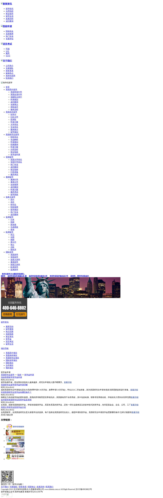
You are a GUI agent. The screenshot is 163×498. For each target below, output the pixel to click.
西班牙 (13, 250)
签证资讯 (9, 337)
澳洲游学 (14, 262)
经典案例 (14, 145)
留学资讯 (5, 322)
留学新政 (14, 195)
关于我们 (5, 487)
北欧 (12, 247)
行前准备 (14, 172)
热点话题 (9, 332)
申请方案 (14, 122)
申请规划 (14, 100)
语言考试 (9, 342)
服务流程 (14, 110)
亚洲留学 (9, 217)
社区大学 (14, 117)
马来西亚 (14, 227)
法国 (12, 237)
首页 (8, 87)
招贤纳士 (31, 487)
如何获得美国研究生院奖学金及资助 (16, 400)
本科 (12, 202)
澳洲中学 (14, 180)
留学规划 (14, 132)
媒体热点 (9, 73)
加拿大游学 (15, 260)
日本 (12, 220)
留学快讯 (9, 9)
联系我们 (9, 78)
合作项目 (9, 365)
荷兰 (12, 235)
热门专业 (9, 36)
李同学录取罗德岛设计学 (56, 276)
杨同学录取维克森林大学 (35, 276)
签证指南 (14, 152)
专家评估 (9, 39)
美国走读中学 (16, 95)
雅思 (8, 53)
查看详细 (68, 382)
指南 (19, 375)
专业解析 (14, 140)
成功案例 (9, 21)
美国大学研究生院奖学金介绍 (13, 407)
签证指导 (9, 14)
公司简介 (9, 66)
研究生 (13, 205)
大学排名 (14, 125)
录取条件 (14, 107)
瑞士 (12, 245)
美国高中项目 (11, 353)
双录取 (13, 120)
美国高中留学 (11, 89)
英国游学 (14, 257)
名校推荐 (9, 34)
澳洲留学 (9, 177)
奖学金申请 (15, 155)
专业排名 (14, 127)
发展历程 (9, 19)
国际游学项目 (11, 360)
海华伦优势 (10, 76)
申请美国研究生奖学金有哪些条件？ (16, 392)
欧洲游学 (14, 267)
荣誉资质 (9, 71)
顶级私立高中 (16, 97)
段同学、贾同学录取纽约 (77, 276)
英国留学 (9, 157)
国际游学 (9, 252)
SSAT (8, 56)
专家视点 (14, 105)
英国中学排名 (16, 162)
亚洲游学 (14, 270)
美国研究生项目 (12, 358)
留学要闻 (9, 329)
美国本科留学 (11, 112)
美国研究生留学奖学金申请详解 (14, 385)
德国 (12, 240)
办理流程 (9, 11)
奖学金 (8, 339)
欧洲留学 (9, 232)
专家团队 (9, 68)
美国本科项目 (11, 355)
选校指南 (9, 334)
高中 (12, 200)
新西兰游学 (15, 265)
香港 (12, 230)
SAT (7, 51)
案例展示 (14, 130)
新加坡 (13, 225)
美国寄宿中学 (16, 92)
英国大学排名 (16, 160)
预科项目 (9, 368)
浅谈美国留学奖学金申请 (11, 377)
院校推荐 (14, 207)
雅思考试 (14, 175)
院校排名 (9, 31)
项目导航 (5, 348)
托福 (8, 49)
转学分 (13, 115)
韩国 (12, 222)
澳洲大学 (14, 182)
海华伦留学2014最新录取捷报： (13, 274)
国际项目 (9, 363)
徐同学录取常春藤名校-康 (14, 276)
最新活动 (9, 327)
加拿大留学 (10, 197)
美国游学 (14, 255)
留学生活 (9, 16)
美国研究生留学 (12, 135)
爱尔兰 (13, 242)
